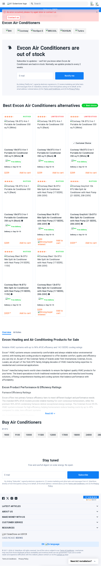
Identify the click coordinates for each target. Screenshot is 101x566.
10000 (29, 435)
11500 (41, 435)
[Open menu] (3, 3)
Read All (49, 413)
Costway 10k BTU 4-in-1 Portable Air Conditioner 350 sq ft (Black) (49, 153)
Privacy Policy (74, 89)
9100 (17, 435)
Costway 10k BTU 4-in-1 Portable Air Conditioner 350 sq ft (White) (16, 153)
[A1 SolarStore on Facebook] (3, 498)
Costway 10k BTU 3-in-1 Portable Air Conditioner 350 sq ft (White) (82, 153)
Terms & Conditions (67, 550)
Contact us (60, 555)
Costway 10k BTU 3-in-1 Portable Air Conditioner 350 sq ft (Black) (16, 217)
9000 (6, 435)
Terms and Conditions (52, 89)
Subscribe (83, 475)
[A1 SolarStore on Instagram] (12, 498)
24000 (89, 435)
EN (43, 544)
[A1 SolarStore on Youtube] (16, 498)
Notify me (69, 76)
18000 (77, 435)
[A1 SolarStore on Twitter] (7, 498)
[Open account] (92, 4)
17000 (65, 435)
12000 (53, 435)
